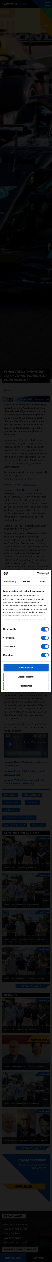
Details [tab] (26, 581)
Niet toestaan (26, 686)
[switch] (45, 638)
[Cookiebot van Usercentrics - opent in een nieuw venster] (37, 574)
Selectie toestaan (26, 677)
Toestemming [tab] (9, 581)
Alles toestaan (26, 667)
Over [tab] (42, 581)
